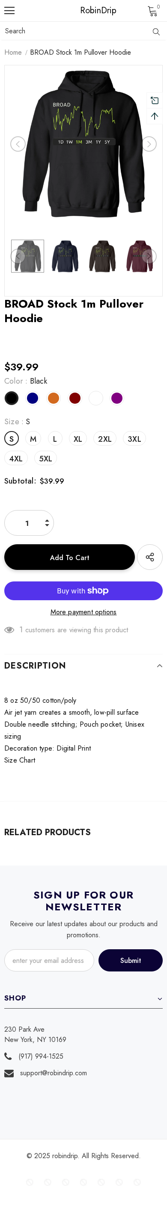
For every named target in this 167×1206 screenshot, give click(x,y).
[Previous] (18, 144)
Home (13, 52)
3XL (134, 439)
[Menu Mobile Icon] (9, 11)
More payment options (84, 612)
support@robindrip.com (53, 1073)
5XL (46, 458)
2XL (105, 439)
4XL (16, 458)
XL (78, 439)
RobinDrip (85, 11)
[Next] (149, 144)
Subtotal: (20, 481)
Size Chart (19, 760)
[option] (83, 144)
